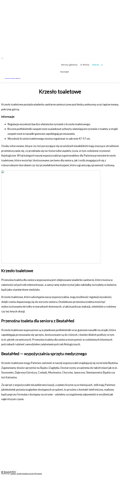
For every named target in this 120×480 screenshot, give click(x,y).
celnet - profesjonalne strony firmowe (26, 473)
